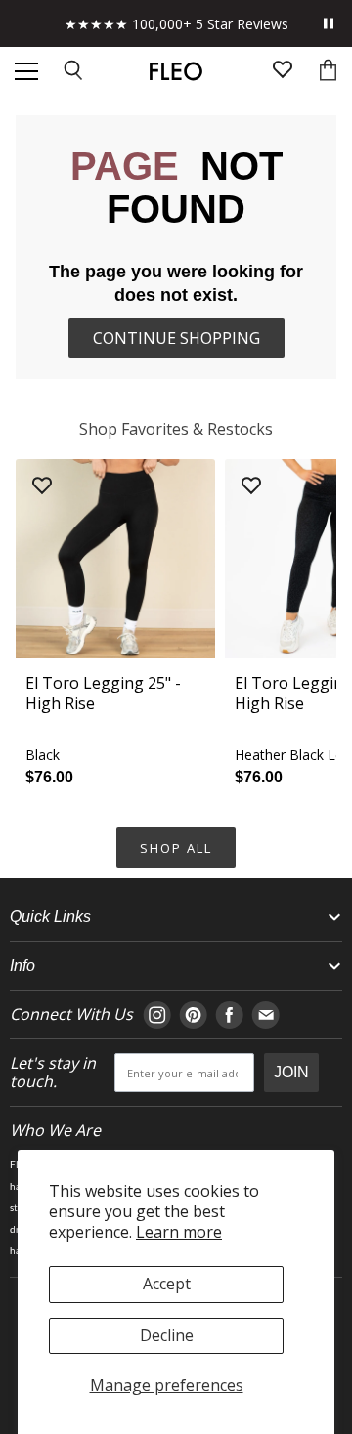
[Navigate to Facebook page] (229, 1015)
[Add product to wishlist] (42, 487)
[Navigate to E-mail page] (265, 1015)
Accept (167, 1283)
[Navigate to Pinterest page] (193, 1015)
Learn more (179, 1232)
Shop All (176, 848)
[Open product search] (74, 72)
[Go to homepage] (175, 71)
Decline (167, 1335)
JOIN (291, 1072)
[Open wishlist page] (282, 72)
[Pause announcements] (328, 23)
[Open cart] (328, 72)
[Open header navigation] (26, 71)
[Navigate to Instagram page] (157, 1015)
